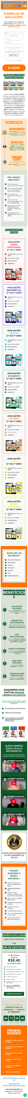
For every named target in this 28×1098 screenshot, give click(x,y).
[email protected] (14, 1084)
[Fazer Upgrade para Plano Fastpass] (14, 274)
